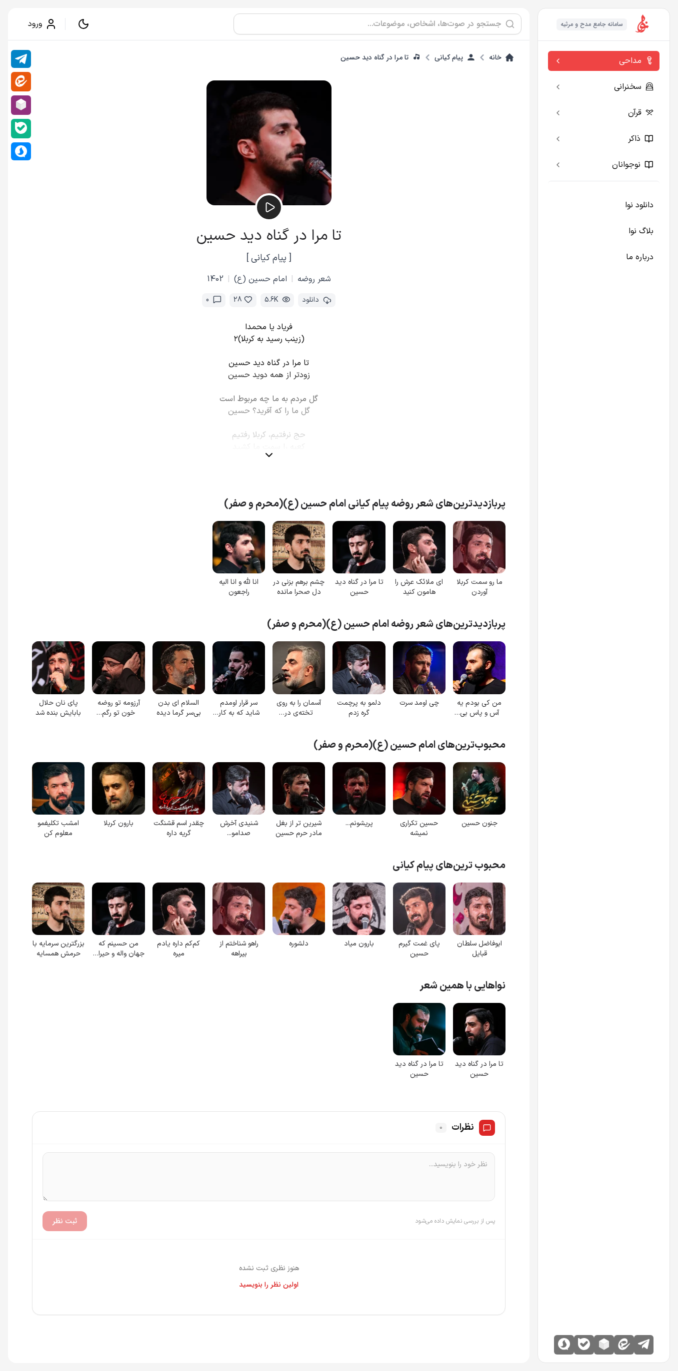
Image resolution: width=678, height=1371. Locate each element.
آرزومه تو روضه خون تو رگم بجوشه (119, 708)
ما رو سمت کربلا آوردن (479, 587)
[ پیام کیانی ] (269, 258)
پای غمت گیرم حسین (419, 949)
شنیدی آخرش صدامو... (239, 829)
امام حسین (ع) (260, 279)
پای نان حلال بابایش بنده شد (58, 708)
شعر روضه (314, 279)
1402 (215, 279)
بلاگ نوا (641, 231)
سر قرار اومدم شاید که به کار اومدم (239, 708)
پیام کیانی (448, 57)
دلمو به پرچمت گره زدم (359, 708)
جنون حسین (480, 824)
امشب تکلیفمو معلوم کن (58, 829)
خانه (495, 57)
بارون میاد (359, 944)
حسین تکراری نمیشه (419, 829)
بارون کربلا (119, 824)
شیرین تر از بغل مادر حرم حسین (299, 829)
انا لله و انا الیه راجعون (238, 587)
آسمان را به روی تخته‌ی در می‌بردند (298, 708)
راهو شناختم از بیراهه (239, 949)
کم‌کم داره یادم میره (178, 949)
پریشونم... (359, 824)
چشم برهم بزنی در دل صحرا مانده (298, 587)
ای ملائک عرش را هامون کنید (419, 587)
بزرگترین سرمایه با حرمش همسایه (58, 949)
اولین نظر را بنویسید (268, 1285)
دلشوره (298, 944)
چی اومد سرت (419, 703)
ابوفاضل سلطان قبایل (479, 949)
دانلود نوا (639, 205)
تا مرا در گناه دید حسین (374, 57)
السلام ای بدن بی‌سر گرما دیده (178, 708)
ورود (35, 24)
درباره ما (640, 257)
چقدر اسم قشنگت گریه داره (179, 829)
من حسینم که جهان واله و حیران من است (118, 949)
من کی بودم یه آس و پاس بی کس (479, 708)
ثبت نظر (64, 1221)
